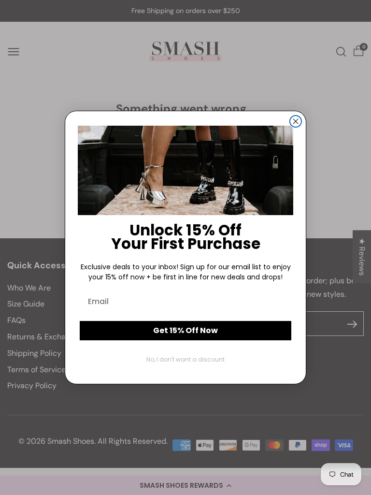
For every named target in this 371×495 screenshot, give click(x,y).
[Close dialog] (295, 121)
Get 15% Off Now (185, 330)
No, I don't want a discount (185, 359)
